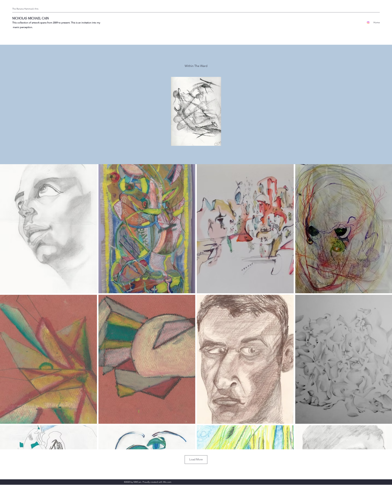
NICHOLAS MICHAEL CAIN (30, 18)
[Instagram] (368, 22)
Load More (196, 459)
